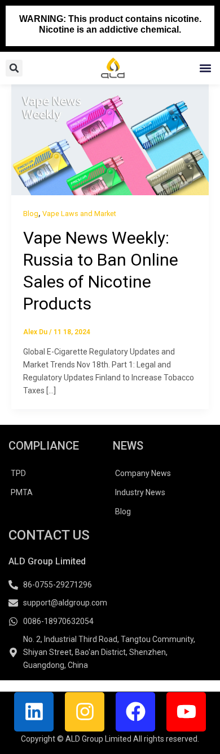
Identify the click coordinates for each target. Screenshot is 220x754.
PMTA (22, 492)
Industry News (140, 492)
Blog (30, 213)
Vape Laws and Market (79, 213)
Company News (143, 473)
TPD (18, 473)
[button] (205, 68)
